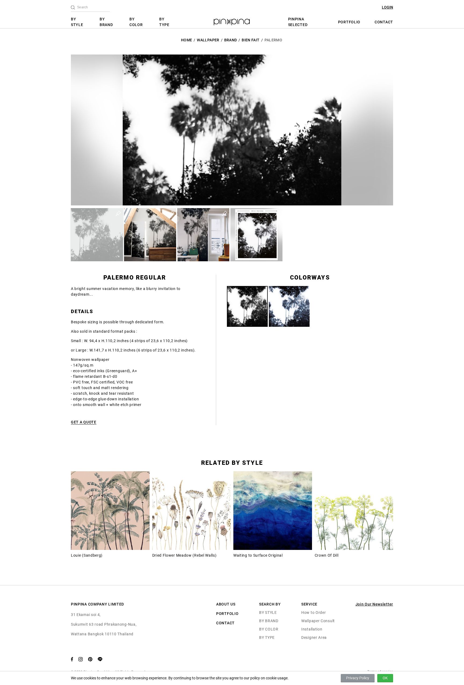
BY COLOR (136, 22)
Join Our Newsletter (374, 604)
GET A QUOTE (83, 422)
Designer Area (314, 637)
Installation (311, 629)
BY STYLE (77, 22)
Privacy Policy (357, 678)
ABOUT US (225, 604)
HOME (186, 40)
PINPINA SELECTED (298, 22)
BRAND (230, 40)
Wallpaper (208, 40)
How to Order (313, 612)
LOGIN (387, 7)
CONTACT (384, 22)
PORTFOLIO (349, 22)
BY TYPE (164, 22)
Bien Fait (250, 40)
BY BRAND (106, 22)
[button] (97, 234)
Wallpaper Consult (318, 621)
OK (385, 678)
